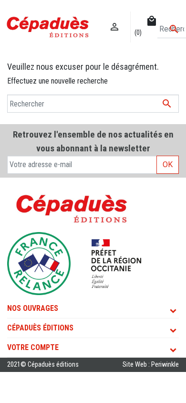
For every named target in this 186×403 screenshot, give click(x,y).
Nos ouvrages (32, 308)
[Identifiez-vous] (114, 16)
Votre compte (33, 347)
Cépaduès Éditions (40, 327)
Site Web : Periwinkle (151, 365)
